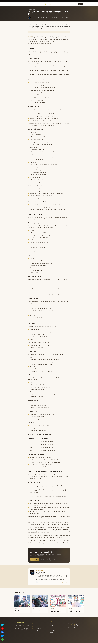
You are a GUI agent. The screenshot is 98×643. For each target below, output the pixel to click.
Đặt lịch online (52, 630)
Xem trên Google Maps (73, 627)
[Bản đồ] (2, 625)
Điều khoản (81, 637)
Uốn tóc (30, 36)
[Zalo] (75, 624)
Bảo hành (70, 637)
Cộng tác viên (65, 637)
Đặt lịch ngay (34, 559)
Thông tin (67, 4)
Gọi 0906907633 (44, 559)
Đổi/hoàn (73, 637)
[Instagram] (72, 624)
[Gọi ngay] (2, 639)
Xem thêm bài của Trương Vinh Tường (60, 582)
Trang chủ (30, 9)
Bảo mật (77, 637)
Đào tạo (23, 4)
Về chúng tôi (52, 627)
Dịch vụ (16, 4)
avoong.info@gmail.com (38, 628)
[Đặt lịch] (2, 628)
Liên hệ (51, 632)
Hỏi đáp (61, 637)
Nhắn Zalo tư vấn (54, 559)
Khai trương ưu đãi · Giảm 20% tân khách (49, 1)
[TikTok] (77, 624)
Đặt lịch (80, 4)
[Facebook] (37, 582)
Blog (28, 4)
